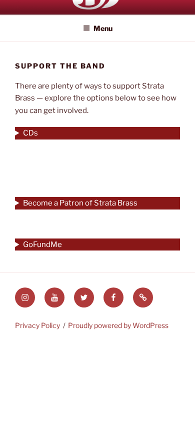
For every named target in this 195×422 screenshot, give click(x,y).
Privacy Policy (37, 325)
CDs (30, 133)
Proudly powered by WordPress (118, 325)
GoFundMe (42, 244)
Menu (103, 28)
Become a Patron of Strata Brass (80, 203)
